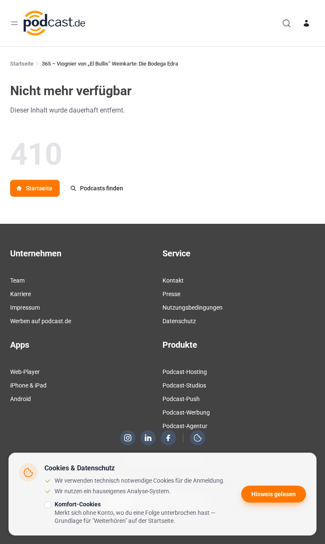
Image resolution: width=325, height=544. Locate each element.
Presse (171, 294)
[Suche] (286, 23)
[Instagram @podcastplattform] (128, 438)
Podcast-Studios (184, 385)
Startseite (21, 63)
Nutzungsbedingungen (192, 307)
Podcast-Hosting (184, 371)
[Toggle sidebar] (14, 23)
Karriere (20, 294)
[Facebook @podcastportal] (168, 438)
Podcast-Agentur (184, 426)
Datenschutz (179, 321)
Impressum (25, 307)
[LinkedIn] (148, 438)
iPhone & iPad (28, 385)
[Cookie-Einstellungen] (197, 438)
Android (20, 399)
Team (17, 280)
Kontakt (173, 280)
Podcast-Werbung (186, 412)
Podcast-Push (181, 399)
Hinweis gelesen (273, 494)
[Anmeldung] (306, 23)
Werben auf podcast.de (40, 321)
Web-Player (25, 371)
